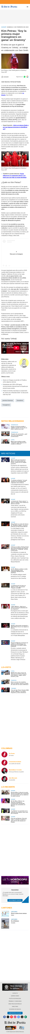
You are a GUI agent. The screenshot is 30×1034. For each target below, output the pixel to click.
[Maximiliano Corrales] (4, 771)
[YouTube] (11, 1017)
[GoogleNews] (18, 1017)
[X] (8, 1017)
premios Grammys (8, 400)
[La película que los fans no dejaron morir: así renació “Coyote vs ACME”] (5, 592)
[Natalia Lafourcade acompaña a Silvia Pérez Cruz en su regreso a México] (5, 630)
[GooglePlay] (25, 1017)
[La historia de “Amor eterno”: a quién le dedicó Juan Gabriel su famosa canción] (5, 509)
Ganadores (20, 400)
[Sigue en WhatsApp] (24, 76)
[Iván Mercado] (4, 779)
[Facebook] (4, 1017)
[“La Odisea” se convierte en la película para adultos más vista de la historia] (5, 811)
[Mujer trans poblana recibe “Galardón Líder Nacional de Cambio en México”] (5, 442)
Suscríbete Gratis (15, 900)
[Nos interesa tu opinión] (15, 987)
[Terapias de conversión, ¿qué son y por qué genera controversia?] (5, 434)
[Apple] (22, 1017)
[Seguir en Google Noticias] (27, 76)
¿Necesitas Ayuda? (15, 1013)
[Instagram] (15, 1017)
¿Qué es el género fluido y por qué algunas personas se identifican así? (16, 127)
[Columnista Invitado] (4, 762)
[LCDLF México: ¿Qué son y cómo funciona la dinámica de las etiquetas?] (5, 612)
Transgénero (6, 405)
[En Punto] (4, 754)
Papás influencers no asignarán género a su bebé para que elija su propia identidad (14, 175)
